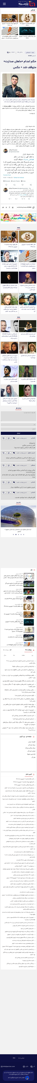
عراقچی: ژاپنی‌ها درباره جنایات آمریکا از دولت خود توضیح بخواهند (18, 869)
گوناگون (33, 10)
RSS (14, 1058)
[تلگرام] (6, 207)
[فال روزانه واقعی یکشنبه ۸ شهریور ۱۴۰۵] (27, 31)
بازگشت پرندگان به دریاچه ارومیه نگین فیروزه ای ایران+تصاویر (19, 931)
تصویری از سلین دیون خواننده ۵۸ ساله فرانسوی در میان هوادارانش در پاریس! (9, 266)
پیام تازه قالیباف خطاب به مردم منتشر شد (24, 852)
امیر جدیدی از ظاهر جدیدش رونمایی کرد (28, 335)
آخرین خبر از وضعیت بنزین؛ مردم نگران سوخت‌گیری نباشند (20, 827)
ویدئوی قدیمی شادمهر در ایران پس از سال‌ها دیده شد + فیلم (19, 788)
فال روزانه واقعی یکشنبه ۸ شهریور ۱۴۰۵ (27, 37)
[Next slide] (34, 516)
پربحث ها (6, 650)
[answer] (14, 438)
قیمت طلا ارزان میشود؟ (28, 961)
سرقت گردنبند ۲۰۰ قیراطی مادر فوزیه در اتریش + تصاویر (20, 934)
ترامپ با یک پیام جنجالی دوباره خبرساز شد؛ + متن (22, 815)
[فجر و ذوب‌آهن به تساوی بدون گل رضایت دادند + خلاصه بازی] (28, 584)
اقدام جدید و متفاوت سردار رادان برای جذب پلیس (22, 881)
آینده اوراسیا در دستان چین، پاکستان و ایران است (22, 904)
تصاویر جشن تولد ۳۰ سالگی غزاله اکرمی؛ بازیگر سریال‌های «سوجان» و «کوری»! (10, 401)
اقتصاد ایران (31, 742)
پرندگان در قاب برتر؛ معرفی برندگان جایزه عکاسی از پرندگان (20, 963)
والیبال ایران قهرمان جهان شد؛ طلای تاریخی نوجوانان (21, 838)
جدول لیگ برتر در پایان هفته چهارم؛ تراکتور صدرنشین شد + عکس (18, 812)
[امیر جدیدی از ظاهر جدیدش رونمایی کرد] (27, 326)
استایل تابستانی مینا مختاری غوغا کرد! (28, 357)
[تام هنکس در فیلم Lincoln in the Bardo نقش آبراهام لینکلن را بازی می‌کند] (9, 326)
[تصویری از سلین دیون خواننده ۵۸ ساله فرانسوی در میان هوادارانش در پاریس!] (9, 256)
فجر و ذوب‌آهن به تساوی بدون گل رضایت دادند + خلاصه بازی (14, 584)
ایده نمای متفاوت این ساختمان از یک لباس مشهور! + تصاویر (17, 531)
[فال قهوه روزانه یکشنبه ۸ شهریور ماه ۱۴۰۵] (10, 18)
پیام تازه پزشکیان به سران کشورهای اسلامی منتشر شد (21, 824)
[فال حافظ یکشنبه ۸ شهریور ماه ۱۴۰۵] (27, 18)
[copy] (33, 207)
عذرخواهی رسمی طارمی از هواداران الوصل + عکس (22, 901)
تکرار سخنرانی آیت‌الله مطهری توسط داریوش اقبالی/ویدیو (10, 287)
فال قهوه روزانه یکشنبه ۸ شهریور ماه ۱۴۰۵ (10, 24)
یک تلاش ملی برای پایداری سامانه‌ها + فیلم (24, 818)
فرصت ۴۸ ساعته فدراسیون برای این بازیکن (23, 875)
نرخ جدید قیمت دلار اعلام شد (15, 637)
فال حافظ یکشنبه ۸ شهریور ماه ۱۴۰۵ (27, 24)
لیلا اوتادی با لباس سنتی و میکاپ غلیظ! (28, 400)
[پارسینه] (25, 4)
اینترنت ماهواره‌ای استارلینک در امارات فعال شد (23, 872)
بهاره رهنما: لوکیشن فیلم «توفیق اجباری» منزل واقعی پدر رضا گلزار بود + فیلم (10, 309)
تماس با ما (21, 1058)
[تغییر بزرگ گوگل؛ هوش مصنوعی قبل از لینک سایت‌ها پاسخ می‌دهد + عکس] (28, 576)
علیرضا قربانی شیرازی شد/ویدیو (26, 966)
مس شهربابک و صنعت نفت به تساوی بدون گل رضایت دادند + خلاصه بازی (13, 592)
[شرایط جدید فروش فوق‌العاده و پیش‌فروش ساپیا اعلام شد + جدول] (10, 31)
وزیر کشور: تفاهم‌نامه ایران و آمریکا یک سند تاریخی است (20, 804)
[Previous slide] (2, 516)
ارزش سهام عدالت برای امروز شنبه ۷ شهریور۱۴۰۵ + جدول (13, 630)
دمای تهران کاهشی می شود (27, 929)
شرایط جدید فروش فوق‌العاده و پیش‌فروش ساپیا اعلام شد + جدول (10, 37)
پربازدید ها (28, 650)
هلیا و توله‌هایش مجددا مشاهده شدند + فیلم (23, 943)
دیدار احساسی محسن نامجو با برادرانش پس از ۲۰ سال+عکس (27, 288)
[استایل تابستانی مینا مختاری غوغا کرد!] (27, 348)
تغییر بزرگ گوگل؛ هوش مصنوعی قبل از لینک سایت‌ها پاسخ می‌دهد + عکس (13, 577)
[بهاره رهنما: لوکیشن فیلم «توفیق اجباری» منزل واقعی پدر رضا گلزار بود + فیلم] (9, 299)
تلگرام (27, 1066)
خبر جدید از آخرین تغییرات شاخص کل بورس (23, 926)
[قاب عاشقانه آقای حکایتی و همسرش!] (27, 371)
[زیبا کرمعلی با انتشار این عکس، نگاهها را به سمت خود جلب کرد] (27, 299)
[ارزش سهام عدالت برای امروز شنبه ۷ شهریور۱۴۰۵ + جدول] (28, 630)
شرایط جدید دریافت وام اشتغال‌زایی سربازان (23, 898)
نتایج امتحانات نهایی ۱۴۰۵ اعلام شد (13, 599)
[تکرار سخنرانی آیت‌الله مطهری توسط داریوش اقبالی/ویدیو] (9, 278)
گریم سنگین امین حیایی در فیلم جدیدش (10, 380)
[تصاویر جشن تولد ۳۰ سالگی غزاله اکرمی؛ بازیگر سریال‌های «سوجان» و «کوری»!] (9, 391)
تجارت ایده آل (31, 751)
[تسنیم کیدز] (18, 218)
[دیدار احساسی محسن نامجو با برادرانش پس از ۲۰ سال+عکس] (27, 278)
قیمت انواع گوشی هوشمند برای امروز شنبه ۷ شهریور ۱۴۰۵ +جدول (18, 946)
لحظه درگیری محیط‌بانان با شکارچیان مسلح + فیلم (22, 884)
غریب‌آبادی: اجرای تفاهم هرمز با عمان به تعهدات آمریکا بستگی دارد (18, 796)
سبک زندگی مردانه (30, 748)
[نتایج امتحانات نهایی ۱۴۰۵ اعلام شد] (28, 599)
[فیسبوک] (9, 207)
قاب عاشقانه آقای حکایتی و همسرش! (28, 380)
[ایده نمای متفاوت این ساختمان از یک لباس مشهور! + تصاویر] (18, 516)
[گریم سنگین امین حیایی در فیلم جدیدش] (9, 371)
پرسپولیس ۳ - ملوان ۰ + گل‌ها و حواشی (24, 866)
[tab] (23, 534)
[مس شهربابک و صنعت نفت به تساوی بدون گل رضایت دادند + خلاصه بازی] (28, 591)
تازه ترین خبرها (31, 754)
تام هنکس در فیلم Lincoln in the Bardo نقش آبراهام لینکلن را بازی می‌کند (9, 336)
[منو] (4, 4)
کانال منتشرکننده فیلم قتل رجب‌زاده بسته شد (23, 940)
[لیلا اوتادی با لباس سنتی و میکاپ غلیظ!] (27, 391)
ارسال (18, 433)
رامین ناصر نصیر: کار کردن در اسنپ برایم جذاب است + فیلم (20, 821)
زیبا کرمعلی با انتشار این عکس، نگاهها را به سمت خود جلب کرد (27, 309)
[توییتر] (3, 207)
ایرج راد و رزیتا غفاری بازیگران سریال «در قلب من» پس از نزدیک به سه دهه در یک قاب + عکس (9, 359)
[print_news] (13, 207)
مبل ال (33, 757)
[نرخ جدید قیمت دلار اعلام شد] (28, 637)
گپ (34, 1066)
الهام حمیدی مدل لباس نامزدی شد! (24, 696)
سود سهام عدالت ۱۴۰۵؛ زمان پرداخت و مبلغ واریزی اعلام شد (19, 835)
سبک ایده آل (31, 745)
